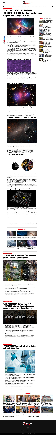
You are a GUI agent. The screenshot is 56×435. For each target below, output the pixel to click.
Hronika (18, 6)
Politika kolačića (34, 430)
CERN (29, 291)
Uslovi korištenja (22, 430)
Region (25, 6)
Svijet (30, 6)
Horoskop (44, 6)
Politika (37, 6)
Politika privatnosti (28, 430)
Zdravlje (33, 6)
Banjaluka (15, 6)
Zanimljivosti (40, 6)
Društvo (22, 6)
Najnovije (11, 6)
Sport (27, 6)
